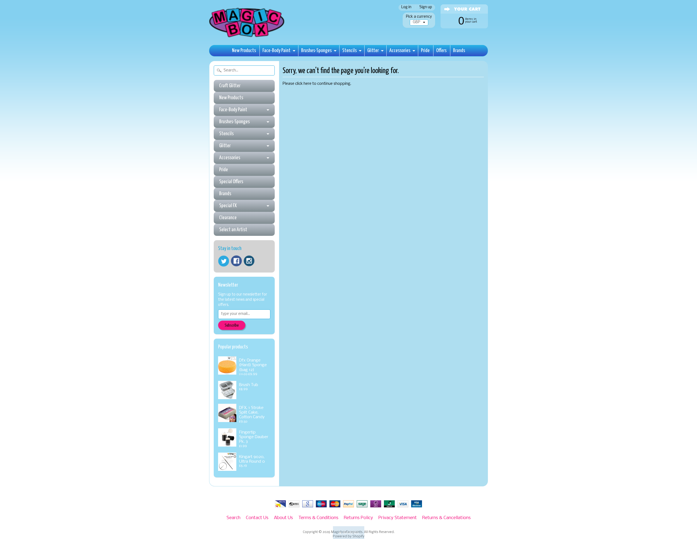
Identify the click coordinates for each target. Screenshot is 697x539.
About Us (283, 517)
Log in (406, 7)
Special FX (228, 205)
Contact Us (257, 517)
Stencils (349, 50)
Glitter (373, 50)
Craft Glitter (229, 85)
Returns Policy (358, 517)
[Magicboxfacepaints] (247, 37)
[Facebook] (236, 260)
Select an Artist (233, 229)
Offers (441, 50)
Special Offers (231, 181)
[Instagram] (249, 260)
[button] (348, 532)
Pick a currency (419, 17)
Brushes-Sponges (316, 50)
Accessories (399, 50)
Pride (425, 50)
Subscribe (232, 325)
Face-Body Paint (276, 50)
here (307, 84)
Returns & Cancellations (446, 517)
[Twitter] (223, 261)
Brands (459, 50)
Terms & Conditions (318, 517)
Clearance (228, 217)
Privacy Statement (397, 517)
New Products (244, 50)
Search (233, 517)
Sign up (425, 7)
